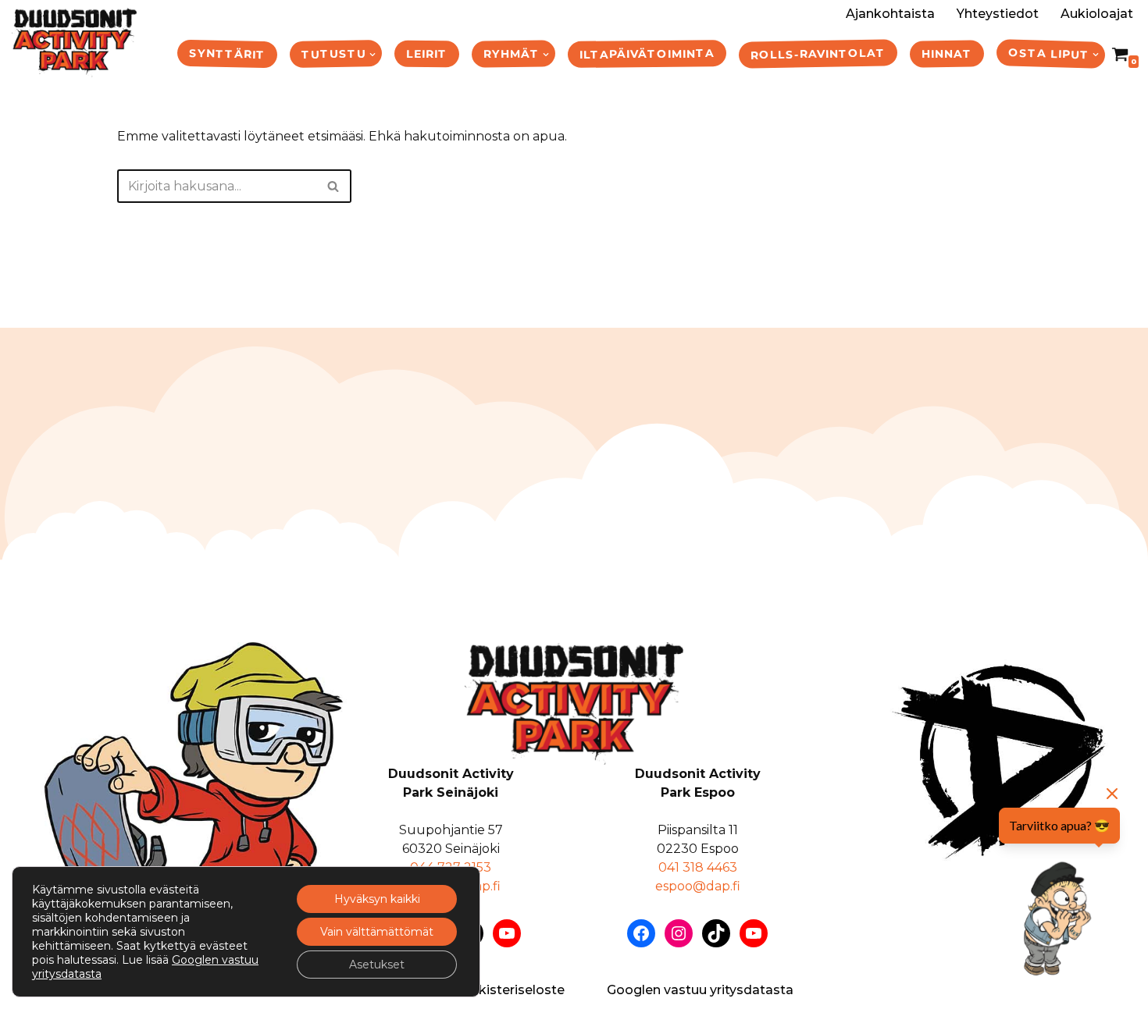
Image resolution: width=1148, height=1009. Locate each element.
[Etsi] (333, 186)
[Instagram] (679, 933)
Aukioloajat (1097, 13)
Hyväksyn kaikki (377, 899)
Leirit (426, 53)
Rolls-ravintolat (818, 53)
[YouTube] (507, 933)
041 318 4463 (697, 867)
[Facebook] (641, 933)
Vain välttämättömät (376, 932)
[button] (372, 55)
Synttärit (227, 53)
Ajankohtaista (890, 13)
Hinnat (947, 53)
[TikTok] (716, 933)
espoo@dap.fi (697, 886)
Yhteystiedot (998, 13)
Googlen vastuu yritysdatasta (700, 989)
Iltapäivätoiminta (647, 54)
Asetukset (377, 964)
